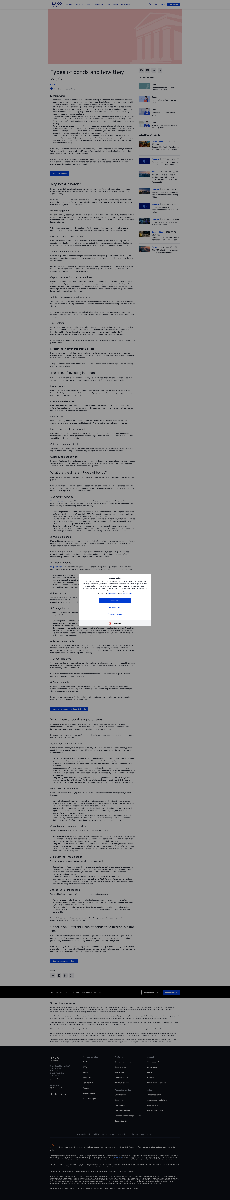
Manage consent (115, 614)
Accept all (115, 600)
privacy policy (128, 593)
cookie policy (112, 593)
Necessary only (115, 607)
